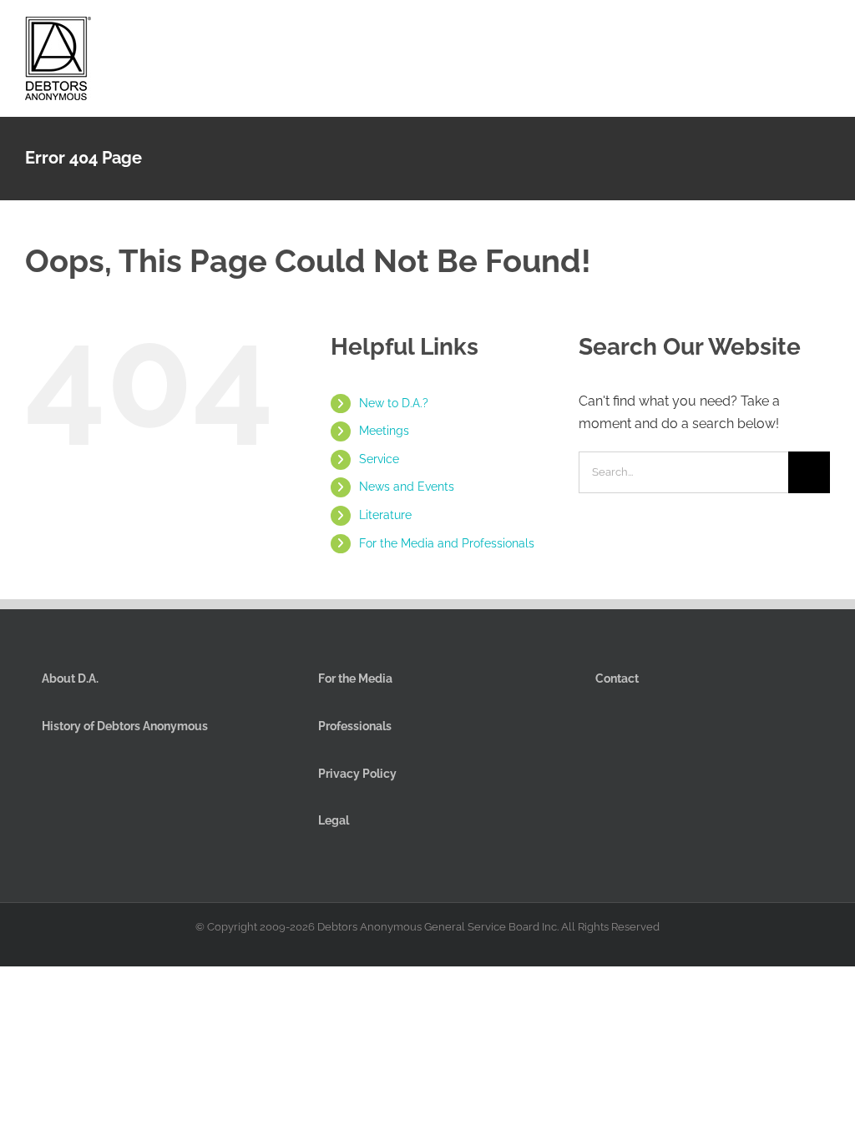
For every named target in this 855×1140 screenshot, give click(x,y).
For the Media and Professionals (446, 543)
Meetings (384, 430)
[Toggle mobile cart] (763, 32)
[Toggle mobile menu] (823, 32)
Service (379, 459)
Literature (385, 515)
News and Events (406, 486)
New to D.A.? (393, 403)
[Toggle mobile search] (793, 32)
